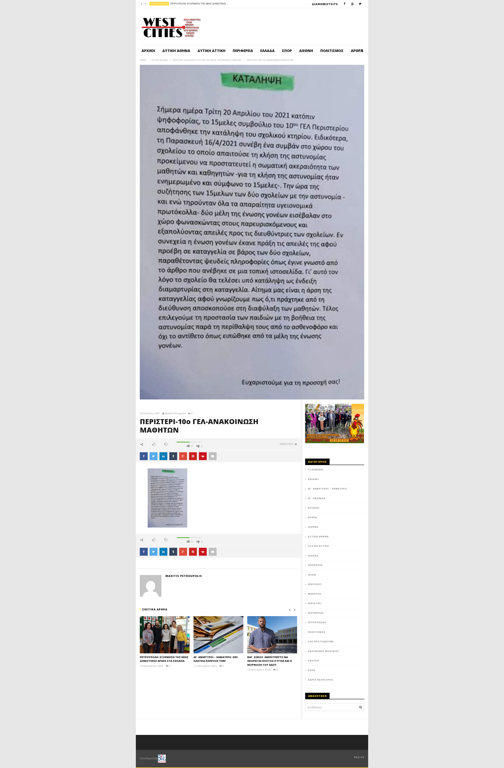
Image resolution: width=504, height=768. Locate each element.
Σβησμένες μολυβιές (323, 651)
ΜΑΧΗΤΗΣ (314, 593)
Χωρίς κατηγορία (320, 679)
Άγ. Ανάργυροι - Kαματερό (168, 3)
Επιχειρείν (315, 565)
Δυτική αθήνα (176, 50)
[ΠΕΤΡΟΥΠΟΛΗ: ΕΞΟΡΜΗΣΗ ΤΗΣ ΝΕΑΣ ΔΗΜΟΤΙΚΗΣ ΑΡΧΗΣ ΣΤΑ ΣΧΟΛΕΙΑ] (165, 634)
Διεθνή (306, 50)
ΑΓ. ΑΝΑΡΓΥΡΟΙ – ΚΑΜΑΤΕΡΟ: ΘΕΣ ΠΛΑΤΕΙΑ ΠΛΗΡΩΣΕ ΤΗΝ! (218, 3)
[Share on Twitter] (154, 456)
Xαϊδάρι (313, 479)
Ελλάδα (267, 50)
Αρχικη (359, 756)
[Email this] (213, 456)
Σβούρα (313, 660)
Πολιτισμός (332, 50)
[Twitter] (360, 4)
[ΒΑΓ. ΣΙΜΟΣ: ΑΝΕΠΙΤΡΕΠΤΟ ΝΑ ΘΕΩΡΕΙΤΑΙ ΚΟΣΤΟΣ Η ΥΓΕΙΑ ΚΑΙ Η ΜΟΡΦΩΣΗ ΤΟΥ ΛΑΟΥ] (272, 634)
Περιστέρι (314, 603)
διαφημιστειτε (325, 4)
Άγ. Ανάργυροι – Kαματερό (327, 488)
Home (143, 60)
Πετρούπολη (317, 622)
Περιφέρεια (243, 50)
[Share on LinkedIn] (163, 456)
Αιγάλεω (313, 507)
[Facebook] (344, 4)
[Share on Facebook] (144, 456)
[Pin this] (193, 456)
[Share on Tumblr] (173, 456)
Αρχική (148, 50)
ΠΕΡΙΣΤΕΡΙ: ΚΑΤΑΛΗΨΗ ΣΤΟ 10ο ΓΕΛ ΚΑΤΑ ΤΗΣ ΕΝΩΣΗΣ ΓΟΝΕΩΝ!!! (207, 60)
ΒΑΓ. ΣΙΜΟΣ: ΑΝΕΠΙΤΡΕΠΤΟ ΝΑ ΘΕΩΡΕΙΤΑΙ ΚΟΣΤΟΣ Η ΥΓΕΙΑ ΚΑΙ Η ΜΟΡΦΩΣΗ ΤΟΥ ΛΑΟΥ (269, 661)
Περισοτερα (287, 444)
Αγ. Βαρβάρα (316, 498)
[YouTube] (352, 4)
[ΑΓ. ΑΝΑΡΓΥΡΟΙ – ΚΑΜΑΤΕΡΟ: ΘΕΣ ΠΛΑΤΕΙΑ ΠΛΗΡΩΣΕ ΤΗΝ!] (218, 634)
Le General (316, 469)
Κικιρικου (315, 584)
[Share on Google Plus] (183, 456)
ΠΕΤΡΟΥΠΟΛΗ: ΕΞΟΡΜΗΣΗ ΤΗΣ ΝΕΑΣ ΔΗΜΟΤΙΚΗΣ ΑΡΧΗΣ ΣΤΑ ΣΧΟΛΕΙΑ (164, 659)
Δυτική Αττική (211, 50)
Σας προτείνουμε (321, 641)
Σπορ (287, 50)
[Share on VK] (203, 456)
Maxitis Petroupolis (175, 413)
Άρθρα (312, 517)
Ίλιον (312, 574)
